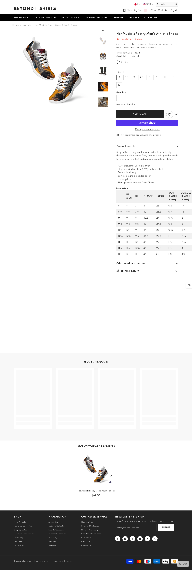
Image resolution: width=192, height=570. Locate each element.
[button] (103, 30)
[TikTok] (140, 538)
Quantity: (121, 92)
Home (15, 25)
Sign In (174, 10)
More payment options (147, 129)
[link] (33, 419)
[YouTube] (147, 538)
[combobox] (165, 4)
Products (26, 25)
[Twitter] (155, 538)
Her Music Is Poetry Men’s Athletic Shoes (96, 491)
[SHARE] (175, 114)
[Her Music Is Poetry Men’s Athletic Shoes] (96, 470)
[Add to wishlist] (169, 114)
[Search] (167, 4)
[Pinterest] (132, 538)
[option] (54, 72)
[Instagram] (125, 538)
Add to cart (140, 114)
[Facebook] (117, 538)
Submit (166, 528)
